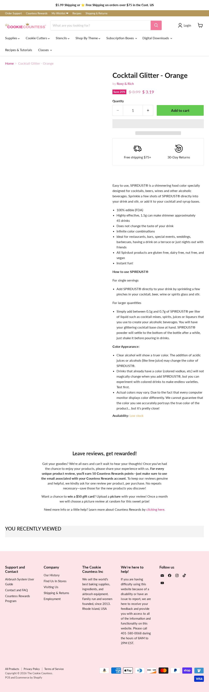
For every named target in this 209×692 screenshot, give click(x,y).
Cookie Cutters (37, 38)
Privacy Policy (32, 669)
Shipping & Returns (97, 13)
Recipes (76, 13)
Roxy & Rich (125, 83)
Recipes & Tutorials (18, 50)
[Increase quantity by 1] (148, 110)
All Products (12, 669)
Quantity (118, 101)
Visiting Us (51, 587)
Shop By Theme (87, 38)
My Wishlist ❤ (60, 13)
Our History (52, 575)
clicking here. (155, 509)
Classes (44, 50)
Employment (52, 599)
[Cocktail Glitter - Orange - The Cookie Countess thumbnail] (11, 183)
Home (9, 63)
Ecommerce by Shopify (29, 677)
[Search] (156, 25)
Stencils (62, 38)
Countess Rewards (37, 13)
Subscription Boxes (120, 38)
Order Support (13, 13)
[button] (158, 123)
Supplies (11, 38)
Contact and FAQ (16, 590)
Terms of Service (54, 669)
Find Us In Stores (55, 581)
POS (7, 677)
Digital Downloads (156, 38)
